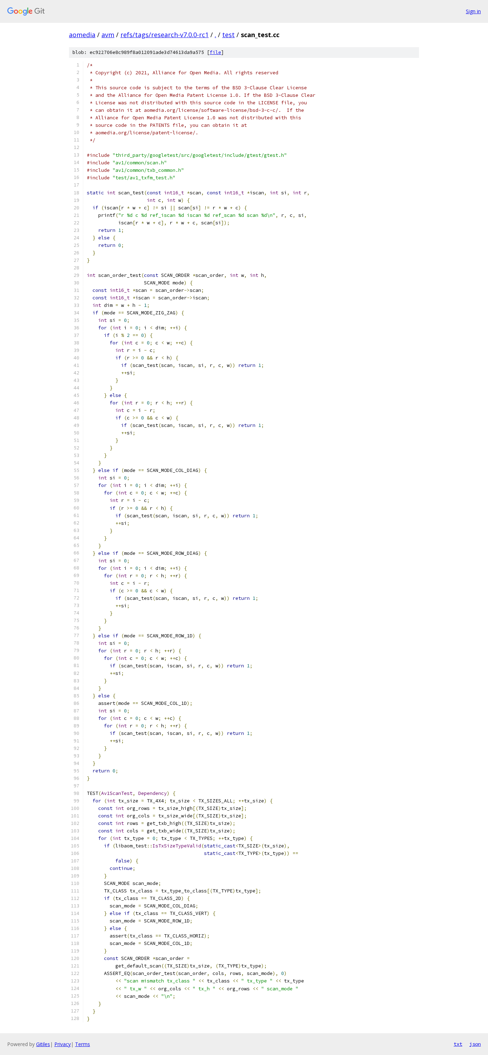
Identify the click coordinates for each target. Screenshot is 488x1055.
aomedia (82, 34)
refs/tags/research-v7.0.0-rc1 (164, 34)
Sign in (473, 11)
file (215, 52)
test (228, 34)
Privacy (62, 1044)
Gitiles (43, 1044)
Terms (82, 1044)
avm (107, 34)
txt (458, 1044)
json (475, 1044)
